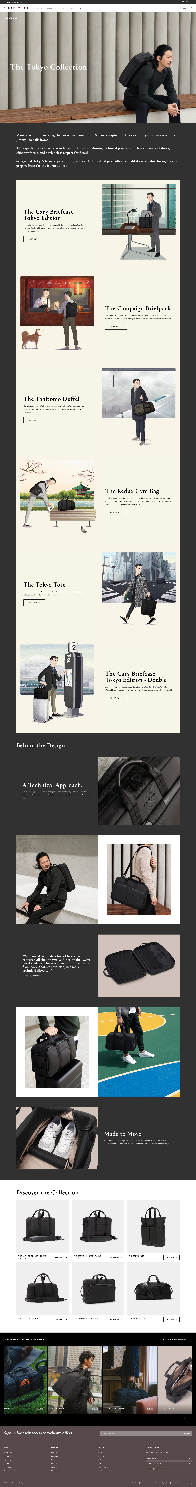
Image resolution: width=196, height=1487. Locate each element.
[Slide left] (184, 1418)
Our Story (54, 1460)
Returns (101, 1456)
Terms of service (154, 1483)
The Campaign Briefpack (86, 1318)
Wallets (7, 1463)
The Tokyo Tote (136, 1256)
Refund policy (135, 1483)
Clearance (55, 1471)
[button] (37, 8)
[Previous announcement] (5, 2)
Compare (54, 1456)
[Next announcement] (191, 2)
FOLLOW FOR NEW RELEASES (174, 1339)
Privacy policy (144, 1483)
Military (54, 1463)
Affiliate (54, 1467)
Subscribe (186, 1433)
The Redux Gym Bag (28, 1318)
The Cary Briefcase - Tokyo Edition (32, 1257)
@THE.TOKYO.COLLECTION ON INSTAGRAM (24, 1339)
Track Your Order (104, 1467)
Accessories (8, 1467)
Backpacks (8, 1456)
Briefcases (8, 1452)
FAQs (100, 1452)
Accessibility (103, 1463)
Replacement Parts (105, 1471)
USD (184, 8)
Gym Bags (7, 1460)
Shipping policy (165, 1483)
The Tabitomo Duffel (139, 1318)
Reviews (54, 1452)
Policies (101, 1460)
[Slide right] (191, 1418)
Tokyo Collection (10, 1471)
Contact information (177, 1483)
